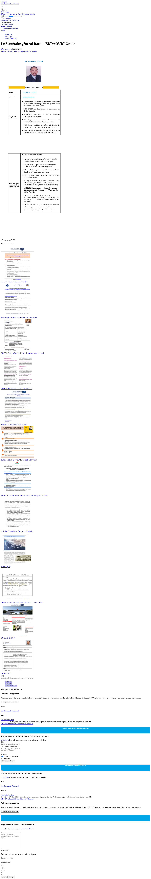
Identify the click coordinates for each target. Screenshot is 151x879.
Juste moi (7, 759)
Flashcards (15, 4)
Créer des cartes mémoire (26, 14)
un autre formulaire (26, 829)
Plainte (3, 720)
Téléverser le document (9, 14)
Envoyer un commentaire (10, 702)
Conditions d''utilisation (25, 724)
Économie (8, 36)
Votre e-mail (5, 850)
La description (10, 746)
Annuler (4, 877)
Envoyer (11, 877)
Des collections (14, 20)
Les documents (6, 4)
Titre (2, 742)
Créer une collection (8, 761)
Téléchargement (6, 49)
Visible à (4, 754)
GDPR (3, 724)
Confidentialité (11, 724)
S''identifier (5, 12)
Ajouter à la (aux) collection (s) (12, 51)
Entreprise (8, 34)
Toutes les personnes (11, 756)
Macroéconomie (11, 38)
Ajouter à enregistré (30, 51)
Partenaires (10, 720)
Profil (3, 30)
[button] (5, 240)
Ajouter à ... (17, 49)
